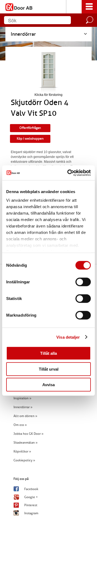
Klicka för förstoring (48, 95)
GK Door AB (48, 6)
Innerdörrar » (22, 407)
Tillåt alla (48, 353)
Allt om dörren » (25, 416)
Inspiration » (22, 398)
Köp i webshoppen (30, 139)
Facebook (31, 489)
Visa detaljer (68, 337)
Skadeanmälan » (25, 442)
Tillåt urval (48, 369)
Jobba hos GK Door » (28, 434)
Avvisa (48, 384)
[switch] (83, 282)
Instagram (31, 513)
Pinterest (30, 505)
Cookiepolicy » (24, 460)
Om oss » (20, 425)
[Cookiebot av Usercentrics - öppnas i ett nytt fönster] (68, 172)
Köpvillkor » (22, 451)
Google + (31, 497)
